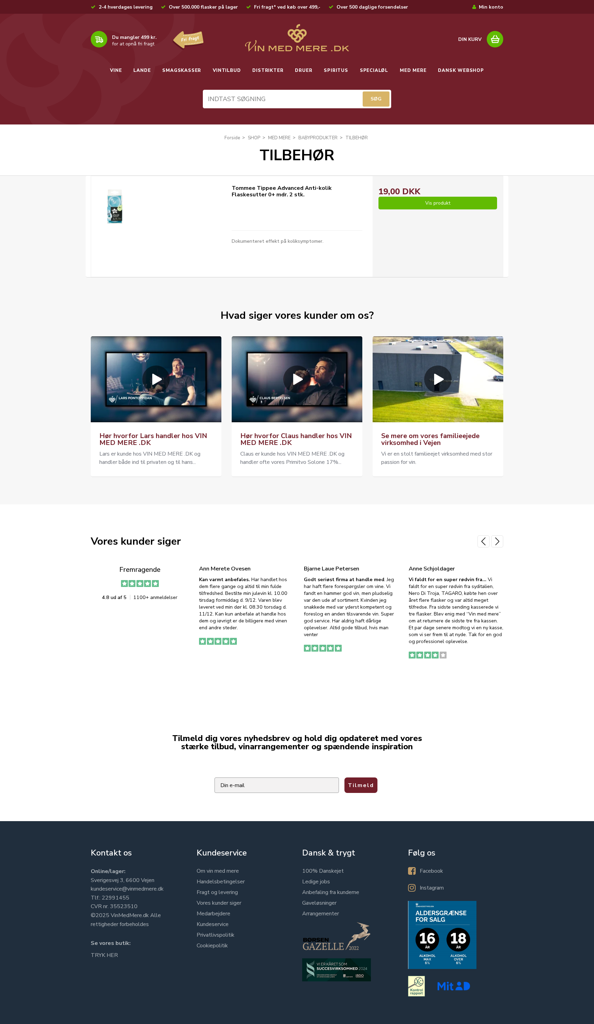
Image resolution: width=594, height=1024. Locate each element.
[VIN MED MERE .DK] (297, 38)
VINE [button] (116, 70)
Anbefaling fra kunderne (330, 892)
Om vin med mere (218, 871)
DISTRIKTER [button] (267, 70)
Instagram (432, 888)
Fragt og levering (217, 892)
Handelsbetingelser (221, 881)
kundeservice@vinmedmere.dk (127, 889)
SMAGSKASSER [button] (181, 70)
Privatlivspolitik (215, 935)
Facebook (431, 871)
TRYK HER (104, 955)
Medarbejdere (213, 913)
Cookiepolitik (212, 945)
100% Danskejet (323, 871)
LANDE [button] (142, 70)
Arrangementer (320, 913)
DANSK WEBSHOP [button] (461, 70)
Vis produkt (437, 203)
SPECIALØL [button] (374, 70)
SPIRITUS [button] (336, 70)
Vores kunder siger (219, 903)
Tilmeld (361, 785)
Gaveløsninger (319, 903)
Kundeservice (213, 924)
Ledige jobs (316, 881)
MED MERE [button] (413, 70)
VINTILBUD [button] (227, 70)
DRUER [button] (303, 70)
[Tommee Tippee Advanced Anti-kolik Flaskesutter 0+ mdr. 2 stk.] (115, 206)
